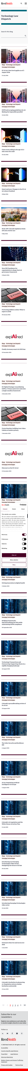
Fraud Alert (4, 1054)
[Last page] (24, 1005)
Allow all (14, 555)
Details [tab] (14, 509)
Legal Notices (14, 1054)
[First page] (3, 1005)
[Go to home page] (7, 3)
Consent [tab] (5, 509)
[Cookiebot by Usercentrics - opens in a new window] (20, 505)
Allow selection (14, 560)
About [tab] (23, 509)
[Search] (21, 3)
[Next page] (21, 1005)
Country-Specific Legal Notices (9, 1051)
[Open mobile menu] (26, 3)
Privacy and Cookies (6, 1065)
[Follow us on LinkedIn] (2, 1033)
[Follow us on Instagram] (17, 1033)
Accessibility (4, 1048)
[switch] (24, 539)
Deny (14, 564)
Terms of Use (19, 1065)
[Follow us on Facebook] (12, 1033)
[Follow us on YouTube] (7, 1033)
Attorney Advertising (7, 1057)
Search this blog (7, 32)
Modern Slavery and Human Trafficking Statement (12, 1061)
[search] (26, 36)
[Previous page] (7, 1005)
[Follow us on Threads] (21, 1033)
